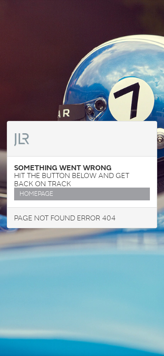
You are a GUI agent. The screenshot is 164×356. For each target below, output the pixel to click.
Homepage (36, 193)
